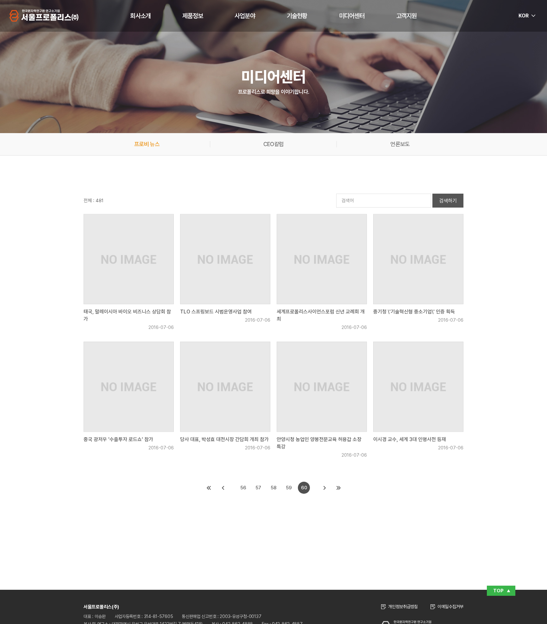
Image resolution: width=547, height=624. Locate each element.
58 (273, 488)
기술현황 (297, 16)
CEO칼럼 (273, 144)
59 (289, 488)
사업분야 (245, 16)
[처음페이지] (209, 488)
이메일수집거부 (450, 606)
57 (258, 488)
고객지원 (406, 16)
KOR (524, 16)
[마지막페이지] (338, 488)
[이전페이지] (223, 488)
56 (243, 488)
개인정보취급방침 (403, 606)
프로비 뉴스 (147, 144)
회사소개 (140, 16)
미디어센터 (352, 16)
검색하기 (448, 201)
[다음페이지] (324, 488)
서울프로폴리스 (44, 16)
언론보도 (400, 144)
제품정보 (192, 16)
